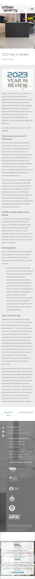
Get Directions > (14, 447)
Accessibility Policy (27, 526)
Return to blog (26, 412)
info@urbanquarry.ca (20, 433)
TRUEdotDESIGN (21, 529)
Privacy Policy (17, 526)
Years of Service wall (9, 322)
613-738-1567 (17, 430)
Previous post (8, 413)
